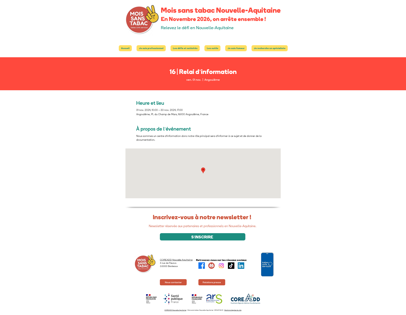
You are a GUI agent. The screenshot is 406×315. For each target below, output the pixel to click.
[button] (151, 48)
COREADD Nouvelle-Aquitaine (175, 310)
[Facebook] (201, 265)
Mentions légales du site (232, 310)
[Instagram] (221, 265)
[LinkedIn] (241, 265)
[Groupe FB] (211, 265)
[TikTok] (231, 265)
